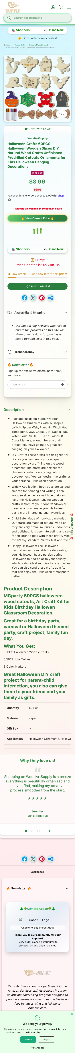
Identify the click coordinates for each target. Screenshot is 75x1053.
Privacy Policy (33, 1032)
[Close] (72, 1014)
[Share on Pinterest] (42, 297)
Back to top (37, 871)
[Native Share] (50, 297)
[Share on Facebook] (24, 297)
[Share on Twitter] (33, 297)
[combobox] (37, 17)
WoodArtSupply (37, 138)
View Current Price (37, 218)
